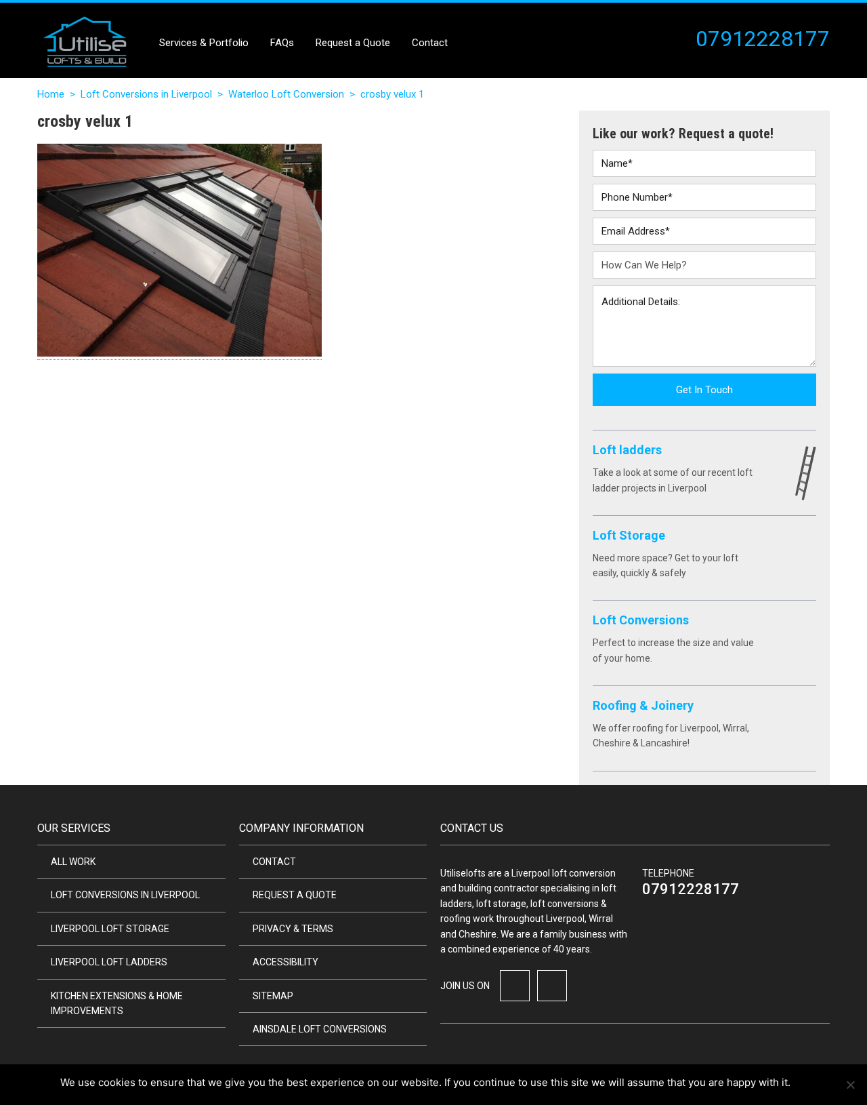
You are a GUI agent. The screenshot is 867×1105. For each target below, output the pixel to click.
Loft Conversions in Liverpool (146, 94)
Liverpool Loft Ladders (109, 962)
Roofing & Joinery (643, 705)
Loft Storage (629, 535)
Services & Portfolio (204, 43)
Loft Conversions (641, 620)
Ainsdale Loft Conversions (320, 1029)
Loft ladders (627, 450)
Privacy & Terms (293, 928)
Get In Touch (704, 390)
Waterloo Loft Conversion (286, 94)
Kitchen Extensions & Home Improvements (117, 1003)
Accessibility (285, 962)
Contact (430, 43)
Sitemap (273, 995)
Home (50, 94)
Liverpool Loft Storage (110, 928)
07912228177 (690, 889)
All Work (73, 861)
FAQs (282, 43)
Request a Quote (353, 43)
